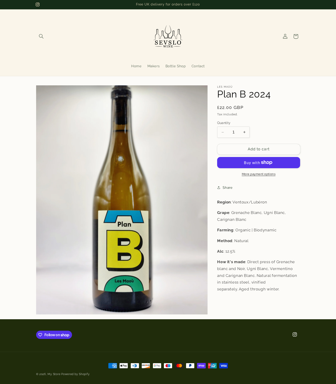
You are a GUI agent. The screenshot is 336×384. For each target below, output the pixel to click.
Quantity (223, 123)
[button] (41, 36)
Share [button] (227, 187)
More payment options (259, 174)
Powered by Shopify (75, 374)
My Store (54, 374)
